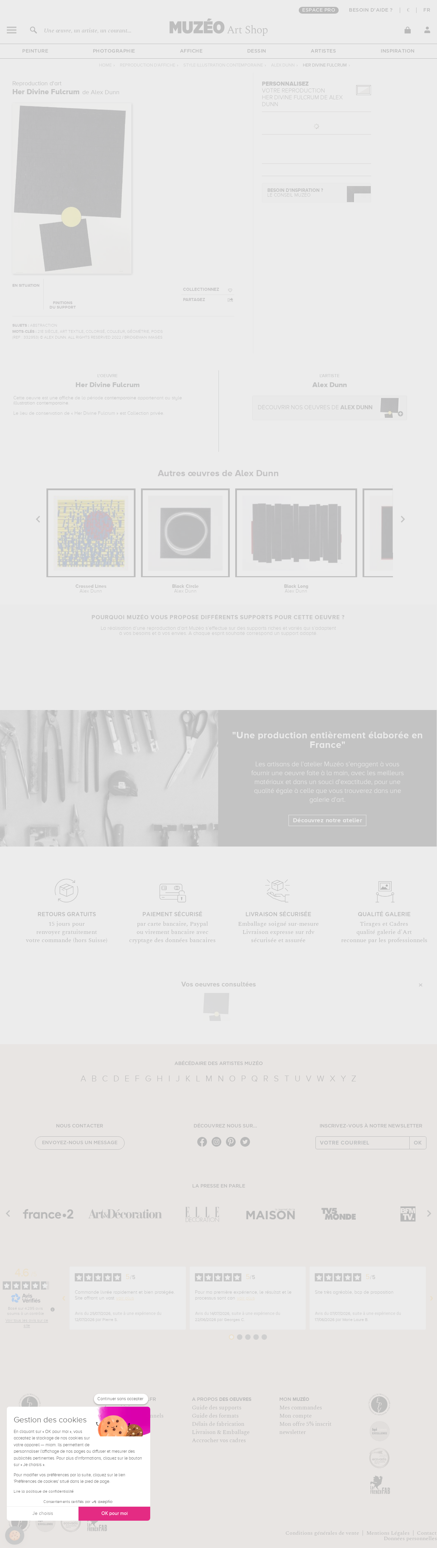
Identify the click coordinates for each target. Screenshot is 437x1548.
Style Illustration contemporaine (223, 65)
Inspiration (398, 51)
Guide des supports (216, 1407)
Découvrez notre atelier (327, 821)
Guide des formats (215, 1415)
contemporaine (120, 398)
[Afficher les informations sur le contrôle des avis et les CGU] (52, 1309)
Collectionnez (201, 289)
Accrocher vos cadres (219, 1440)
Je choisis (42, 1513)
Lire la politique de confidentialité (44, 1492)
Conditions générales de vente (322, 1533)
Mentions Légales (388, 1533)
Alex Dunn (283, 65)
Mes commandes (300, 1407)
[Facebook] (204, 1146)
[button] (14, 1535)
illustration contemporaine (40, 403)
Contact (427, 1533)
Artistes (323, 51)
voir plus (125, 1298)
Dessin (256, 51)
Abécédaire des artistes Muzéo (218, 1064)
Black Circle (185, 589)
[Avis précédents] (64, 1298)
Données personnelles (410, 1538)
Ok (418, 1143)
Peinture (35, 51)
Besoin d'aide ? (371, 10)
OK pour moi (114, 1513)
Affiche (191, 51)
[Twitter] (247, 1146)
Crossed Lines (91, 589)
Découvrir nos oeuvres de (315, 408)
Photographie (114, 51)
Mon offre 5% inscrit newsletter (305, 1428)
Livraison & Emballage (221, 1432)
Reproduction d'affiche (147, 65)
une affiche (61, 398)
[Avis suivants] (431, 1298)
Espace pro (318, 10)
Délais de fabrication (218, 1424)
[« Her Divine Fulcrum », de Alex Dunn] (217, 1007)
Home (105, 65)
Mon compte (295, 1415)
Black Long (296, 589)
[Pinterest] (232, 1146)
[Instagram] (218, 1146)
